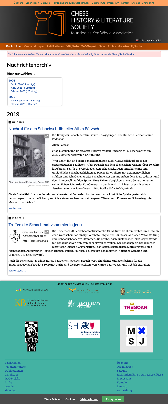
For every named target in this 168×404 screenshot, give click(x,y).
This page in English (150, 40)
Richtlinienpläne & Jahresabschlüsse (71, 2)
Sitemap (135, 2)
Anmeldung (148, 2)
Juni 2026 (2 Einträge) (23, 84)
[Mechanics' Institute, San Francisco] (84, 291)
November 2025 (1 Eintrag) (25, 100)
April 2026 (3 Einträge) (23, 87)
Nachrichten (13, 46)
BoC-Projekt (88, 46)
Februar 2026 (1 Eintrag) (24, 91)
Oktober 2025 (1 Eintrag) (24, 104)
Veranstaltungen (34, 46)
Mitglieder (72, 46)
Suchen (138, 46)
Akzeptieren (113, 399)
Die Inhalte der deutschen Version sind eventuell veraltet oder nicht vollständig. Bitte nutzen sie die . (71, 54)
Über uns (18, 2)
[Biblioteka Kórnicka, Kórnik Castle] (136, 294)
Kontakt (125, 2)
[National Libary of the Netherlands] (31, 305)
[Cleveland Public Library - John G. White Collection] (31, 292)
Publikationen (55, 46)
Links (102, 46)
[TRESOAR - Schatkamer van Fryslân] (136, 314)
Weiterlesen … (17, 208)
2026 (12, 80)
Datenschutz (98, 2)
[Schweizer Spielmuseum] (136, 351)
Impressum (113, 2)
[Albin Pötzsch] (29, 183)
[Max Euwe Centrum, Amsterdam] (31, 352)
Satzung (45, 2)
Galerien (123, 46)
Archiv (112, 46)
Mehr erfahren (89, 399)
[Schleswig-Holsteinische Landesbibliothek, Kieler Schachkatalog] (84, 336)
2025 (12, 96)
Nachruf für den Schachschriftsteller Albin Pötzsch (54, 128)
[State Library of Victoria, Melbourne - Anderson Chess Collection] (84, 309)
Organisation (32, 2)
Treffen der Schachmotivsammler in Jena (45, 224)
